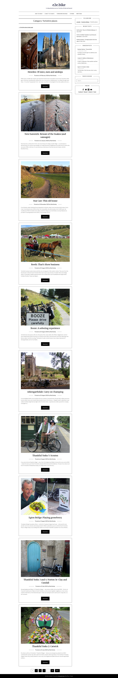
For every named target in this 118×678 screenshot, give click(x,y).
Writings (79, 13)
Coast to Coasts (49, 13)
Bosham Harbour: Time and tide (85, 49)
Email (95, 91)
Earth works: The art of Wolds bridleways (86, 30)
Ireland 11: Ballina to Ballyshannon (85, 58)
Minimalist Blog (61, 676)
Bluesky (85, 91)
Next (57, 670)
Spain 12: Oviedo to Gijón (83, 66)
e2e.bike (59, 5)
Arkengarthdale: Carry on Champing (45, 392)
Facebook (80, 91)
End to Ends (38, 13)
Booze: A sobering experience (45, 328)
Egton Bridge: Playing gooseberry (45, 517)
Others (72, 13)
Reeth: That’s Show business (45, 264)
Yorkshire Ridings (62, 13)
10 (52, 670)
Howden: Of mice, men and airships (45, 72)
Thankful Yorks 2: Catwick (45, 646)
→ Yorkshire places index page (26, 27)
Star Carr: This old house (45, 200)
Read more (45, 86)
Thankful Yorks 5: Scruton (45, 455)
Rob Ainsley (53, 75)
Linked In (90, 91)
